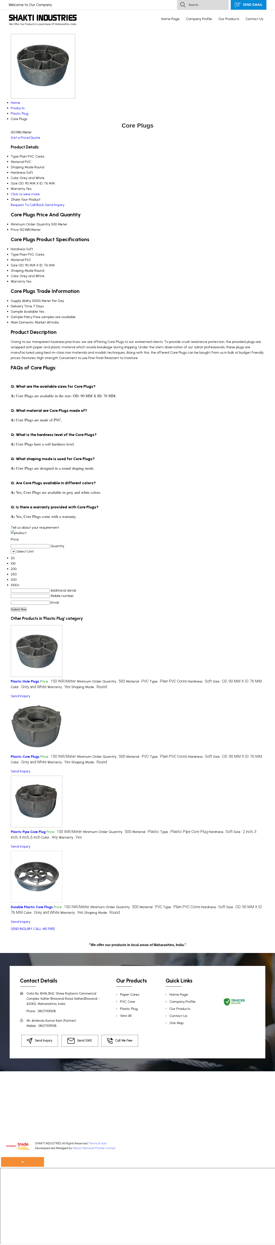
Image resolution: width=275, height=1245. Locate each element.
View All (125, 1016)
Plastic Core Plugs (25, 756)
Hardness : (200, 681)
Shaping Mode (22, 271)
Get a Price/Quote (25, 138)
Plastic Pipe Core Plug (28, 832)
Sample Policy (21, 317)
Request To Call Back (27, 205)
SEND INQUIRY (21, 929)
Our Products (228, 19)
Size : (237, 681)
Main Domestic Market (28, 322)
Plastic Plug (129, 1009)
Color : (29, 687)
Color (15, 276)
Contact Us (254, 19)
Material (17, 260)
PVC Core (127, 1002)
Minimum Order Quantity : (101, 681)
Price (15, 230)
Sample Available (24, 311)
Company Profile (199, 19)
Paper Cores (129, 994)
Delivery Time (21, 306)
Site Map (176, 1023)
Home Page (170, 19)
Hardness (18, 249)
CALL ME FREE (44, 929)
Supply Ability (21, 301)
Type (15, 254)
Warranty (18, 281)
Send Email (252, 5)
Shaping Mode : (89, 687)
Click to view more (25, 194)
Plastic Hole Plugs (25, 681)
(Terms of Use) (97, 1143)
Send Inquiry (54, 205)
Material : (137, 681)
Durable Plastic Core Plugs (32, 907)
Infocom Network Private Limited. (94, 1148)
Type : (168, 681)
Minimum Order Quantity (30, 224)
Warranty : (58, 687)
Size (14, 265)
